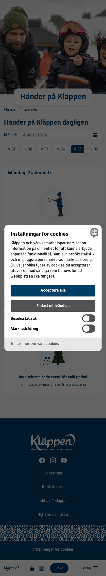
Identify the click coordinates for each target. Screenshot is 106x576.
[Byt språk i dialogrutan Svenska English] (94, 233)
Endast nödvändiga (53, 305)
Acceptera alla (53, 290)
